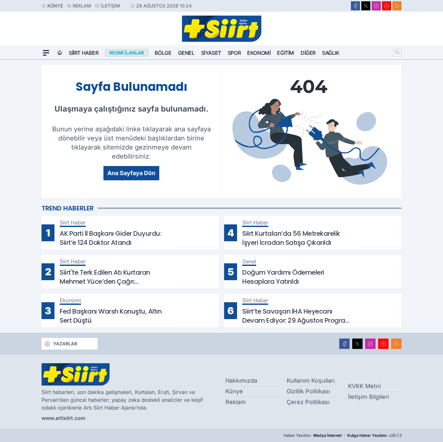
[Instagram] (376, 5)
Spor (234, 53)
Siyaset (211, 53)
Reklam (82, 5)
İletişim (110, 5)
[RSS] (396, 5)
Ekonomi (258, 53)
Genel (186, 53)
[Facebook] (355, 5)
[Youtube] (386, 5)
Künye (55, 5)
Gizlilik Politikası (308, 391)
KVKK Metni (364, 386)
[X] (365, 5)
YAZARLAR (65, 343)
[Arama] (397, 52)
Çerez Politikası (308, 402)
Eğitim (285, 53)
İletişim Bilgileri (368, 396)
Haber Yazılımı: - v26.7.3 (342, 435)
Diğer (308, 53)
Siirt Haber (84, 53)
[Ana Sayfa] (59, 53)
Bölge (163, 53)
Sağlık (331, 53)
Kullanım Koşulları (311, 380)
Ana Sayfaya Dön (131, 173)
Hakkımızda (241, 380)
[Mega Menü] (46, 53)
